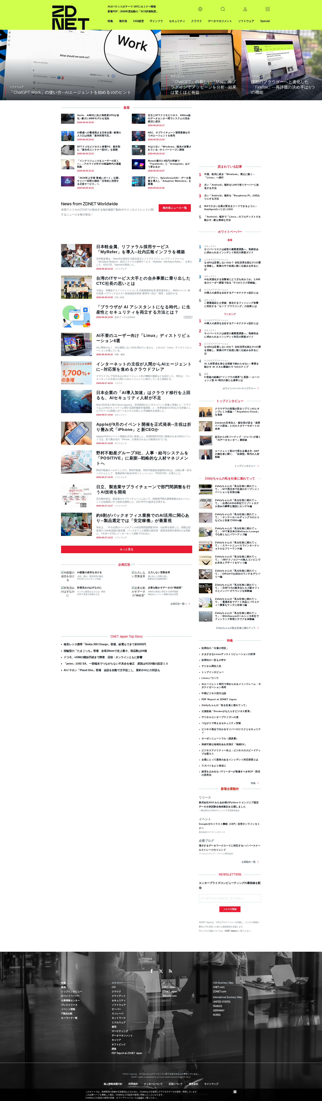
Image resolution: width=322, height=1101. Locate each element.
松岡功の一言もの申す (214, 660)
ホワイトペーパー (70, 996)
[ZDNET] (78, 15)
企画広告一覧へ (178, 603)
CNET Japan (230, 931)
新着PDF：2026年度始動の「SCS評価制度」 (133, 11)
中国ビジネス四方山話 (214, 693)
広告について (176, 1084)
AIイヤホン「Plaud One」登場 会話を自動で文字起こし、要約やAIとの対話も (112, 670)
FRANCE (217, 1006)
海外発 (123, 21)
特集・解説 (120, 354)
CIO (114, 987)
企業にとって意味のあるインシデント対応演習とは (230, 759)
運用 (114, 1026)
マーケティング (120, 1031)
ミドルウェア (119, 1022)
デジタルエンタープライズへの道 (220, 717)
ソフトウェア (246, 21)
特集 (110, 21)
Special (265, 21)
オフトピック (121, 443)
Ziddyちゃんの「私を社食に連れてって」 (225, 705)
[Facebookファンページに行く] (151, 971)
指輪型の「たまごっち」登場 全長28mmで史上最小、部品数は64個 (105, 650)
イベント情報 (68, 1009)
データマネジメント (220, 21)
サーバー (116, 1009)
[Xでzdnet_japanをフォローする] (161, 971)
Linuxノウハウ (210, 678)
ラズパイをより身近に (214, 765)
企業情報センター (70, 1000)
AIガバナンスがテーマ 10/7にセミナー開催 (132, 6)
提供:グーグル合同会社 (125, 317)
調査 (114, 1048)
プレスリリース (69, 1004)
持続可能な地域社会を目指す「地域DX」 (224, 744)
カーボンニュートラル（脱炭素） (220, 738)
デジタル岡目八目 (211, 666)
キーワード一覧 (69, 1018)
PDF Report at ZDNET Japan (219, 699)
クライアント (119, 996)
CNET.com (219, 987)
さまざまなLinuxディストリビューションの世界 (229, 654)
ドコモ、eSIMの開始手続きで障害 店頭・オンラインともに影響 (103, 657)
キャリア (116, 1040)
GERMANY (218, 1010)
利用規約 (133, 1084)
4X (163, 982)
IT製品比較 (66, 1013)
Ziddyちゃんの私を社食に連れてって (236, 628)
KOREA (217, 1015)
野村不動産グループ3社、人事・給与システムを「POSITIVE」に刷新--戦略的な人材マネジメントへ (142, 458)
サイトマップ (211, 1084)
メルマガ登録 (229, 909)
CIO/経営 (138, 21)
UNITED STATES (221, 1001)
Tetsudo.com (169, 996)
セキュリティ (177, 21)
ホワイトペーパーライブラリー (239, 388)
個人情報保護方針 (113, 1084)
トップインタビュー (245, 466)
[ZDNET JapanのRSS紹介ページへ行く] (170, 971)
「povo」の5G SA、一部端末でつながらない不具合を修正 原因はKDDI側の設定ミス (116, 663)
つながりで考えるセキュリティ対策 (221, 723)
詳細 (140, 1098)
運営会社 (193, 1084)
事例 (63, 987)
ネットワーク (119, 1018)
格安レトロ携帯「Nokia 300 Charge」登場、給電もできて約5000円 (105, 644)
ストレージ (117, 1013)
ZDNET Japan (169, 991)
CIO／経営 (119, 297)
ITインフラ (156, 21)
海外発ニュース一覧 (175, 207)
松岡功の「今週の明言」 (215, 648)
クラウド (196, 21)
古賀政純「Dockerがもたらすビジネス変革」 (227, 711)
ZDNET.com (219, 991)
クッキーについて (153, 1084)
